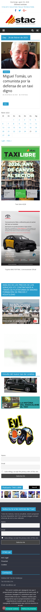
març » (9, 141)
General (6, 72)
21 (9, 131)
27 (3, 135)
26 (36, 131)
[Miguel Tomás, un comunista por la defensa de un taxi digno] (20, 43)
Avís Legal (4, 558)
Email (3, 463)
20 (3, 131)
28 (9, 135)
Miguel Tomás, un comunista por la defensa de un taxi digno (18, 83)
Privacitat (4, 561)
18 (30, 128)
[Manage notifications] (4, 608)
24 (25, 131)
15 (14, 128)
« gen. (3, 141)
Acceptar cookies (12, 609)
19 (36, 128)
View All (34, 487)
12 (36, 124)
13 (3, 128)
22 (14, 131)
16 (20, 128)
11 (30, 124)
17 (25, 128)
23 (20, 131)
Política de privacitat (29, 609)
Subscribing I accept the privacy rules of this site (21, 472)
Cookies (4, 565)
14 (9, 128)
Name (3, 455)
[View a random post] (37, 30)
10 (25, 124)
